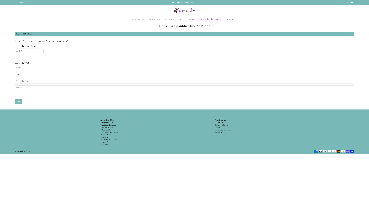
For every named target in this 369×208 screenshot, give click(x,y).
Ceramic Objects (174, 19)
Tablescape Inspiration (109, 132)
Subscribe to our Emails (110, 140)
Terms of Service (107, 142)
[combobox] (71, 2)
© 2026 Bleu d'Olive (23, 151)
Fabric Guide (106, 130)
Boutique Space (107, 122)
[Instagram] (186, 113)
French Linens (136, 19)
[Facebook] (182, 113)
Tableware (155, 19)
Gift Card (104, 145)
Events (191, 19)
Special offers (233, 19)
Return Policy (106, 135)
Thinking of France (108, 125)
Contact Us (105, 137)
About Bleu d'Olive (108, 120)
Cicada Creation (107, 127)
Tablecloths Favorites (210, 19)
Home (18, 34)
